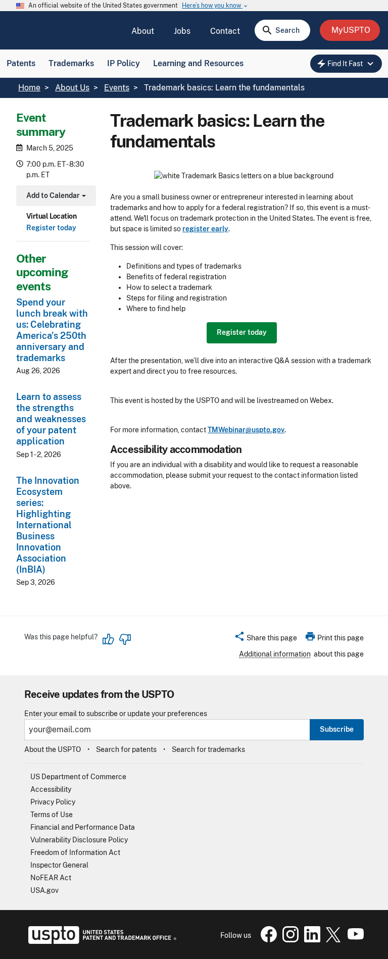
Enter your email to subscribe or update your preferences (115, 714)
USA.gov (44, 890)
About (142, 31)
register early (205, 229)
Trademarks (71, 63)
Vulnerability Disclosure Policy (79, 840)
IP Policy (123, 63)
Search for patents (126, 749)
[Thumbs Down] (125, 639)
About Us (72, 87)
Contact (225, 31)
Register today (51, 228)
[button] (265, 639)
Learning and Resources (198, 63)
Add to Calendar (55, 196)
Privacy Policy (52, 802)
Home (29, 87)
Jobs (182, 31)
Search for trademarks (208, 749)
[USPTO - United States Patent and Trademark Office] (100, 941)
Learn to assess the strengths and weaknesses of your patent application (51, 418)
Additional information (275, 654)
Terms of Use (51, 815)
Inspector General (59, 865)
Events (116, 87)
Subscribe (337, 729)
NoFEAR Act (50, 878)
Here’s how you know (215, 6)
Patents (21, 63)
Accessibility (50, 789)
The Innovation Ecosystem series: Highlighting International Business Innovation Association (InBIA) (47, 525)
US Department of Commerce (78, 777)
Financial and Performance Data (82, 827)
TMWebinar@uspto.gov (246, 430)
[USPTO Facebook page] (267, 940)
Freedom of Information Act (75, 852)
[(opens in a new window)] (288, 940)
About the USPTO (52, 749)
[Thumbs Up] (109, 639)
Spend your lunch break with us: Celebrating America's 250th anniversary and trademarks (52, 330)
